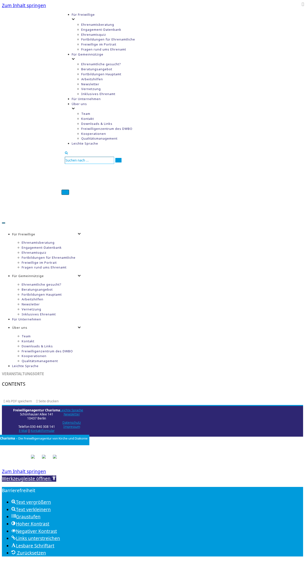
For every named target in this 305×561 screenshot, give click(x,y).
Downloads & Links (96, 123)
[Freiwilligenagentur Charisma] (31, 110)
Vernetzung (91, 89)
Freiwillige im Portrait (98, 44)
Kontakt (87, 118)
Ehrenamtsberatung (97, 24)
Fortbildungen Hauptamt (101, 74)
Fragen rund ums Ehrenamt (103, 49)
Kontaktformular (42, 431)
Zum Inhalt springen (24, 5)
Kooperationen (93, 133)
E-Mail (23, 431)
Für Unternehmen (86, 99)
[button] (29, 478)
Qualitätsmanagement (99, 138)
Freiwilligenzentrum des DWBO (106, 128)
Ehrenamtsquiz (93, 34)
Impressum (71, 427)
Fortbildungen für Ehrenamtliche (108, 39)
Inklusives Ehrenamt (98, 94)
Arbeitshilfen (92, 79)
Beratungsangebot (96, 69)
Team (85, 113)
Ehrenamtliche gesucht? (101, 64)
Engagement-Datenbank (101, 29)
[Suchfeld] (66, 153)
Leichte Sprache (85, 143)
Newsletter (90, 84)
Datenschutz (71, 422)
